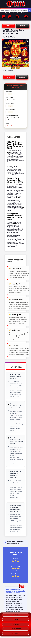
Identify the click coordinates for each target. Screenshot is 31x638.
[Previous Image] (3, 53)
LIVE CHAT (16, 632)
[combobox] (14, 10)
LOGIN (8, 26)
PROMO (16, 615)
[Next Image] (28, 53)
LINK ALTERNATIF (16, 628)
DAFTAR (22, 26)
